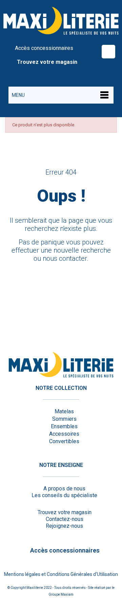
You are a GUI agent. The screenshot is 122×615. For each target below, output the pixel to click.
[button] (108, 51)
